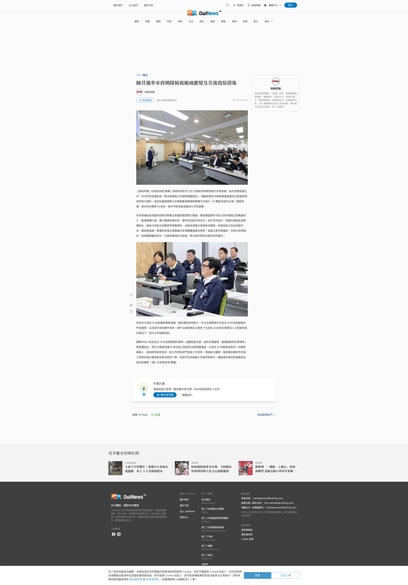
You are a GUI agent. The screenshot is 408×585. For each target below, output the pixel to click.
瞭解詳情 (186, 394)
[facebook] (113, 534)
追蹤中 (240, 5)
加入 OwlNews (187, 511)
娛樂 (234, 21)
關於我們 (117, 5)
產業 (245, 21)
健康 (147, 21)
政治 (202, 21)
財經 (180, 21)
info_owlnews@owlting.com (279, 502)
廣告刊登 (148, 5)
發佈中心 (184, 517)
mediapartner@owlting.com (268, 498)
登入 (290, 5)
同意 (257, 575)
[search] (227, 5)
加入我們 (133, 5)
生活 (191, 21)
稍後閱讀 (255, 5)
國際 (158, 21)
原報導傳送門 (265, 414)
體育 (223, 21)
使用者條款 (246, 529)
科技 (169, 21)
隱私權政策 (246, 534)
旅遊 (212, 21)
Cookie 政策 (247, 539)
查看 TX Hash (140, 415)
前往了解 (286, 575)
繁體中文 (273, 5)
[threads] (119, 534)
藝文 (256, 21)
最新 (137, 21)
